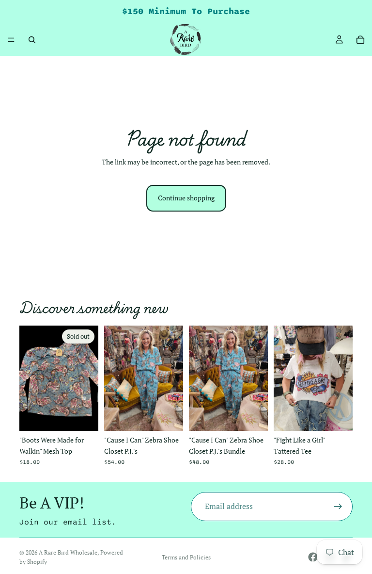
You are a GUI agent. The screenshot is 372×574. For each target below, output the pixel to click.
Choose (176, 415)
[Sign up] (338, 506)
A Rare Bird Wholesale (68, 552)
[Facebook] (313, 557)
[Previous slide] (114, 378)
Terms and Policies (186, 557)
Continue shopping (186, 197)
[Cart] (360, 39)
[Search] (32, 39)
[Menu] (11, 40)
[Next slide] (172, 378)
